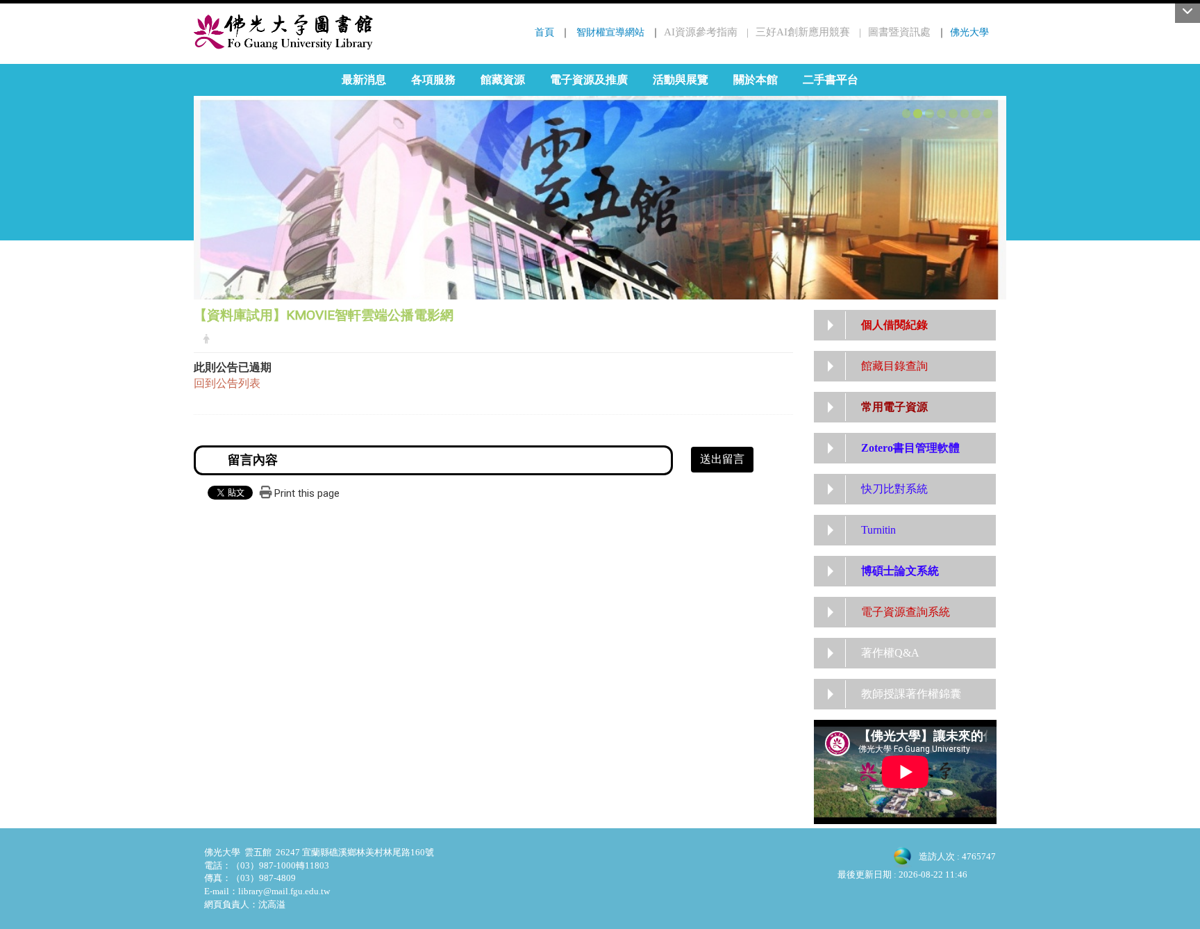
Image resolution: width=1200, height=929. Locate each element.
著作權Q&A (890, 653)
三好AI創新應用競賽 (803, 32)
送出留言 (722, 459)
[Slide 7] (976, 113)
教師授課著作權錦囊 (911, 694)
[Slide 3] (929, 113)
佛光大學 (969, 32)
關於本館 (755, 79)
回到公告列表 (227, 383)
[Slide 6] (964, 113)
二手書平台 (830, 79)
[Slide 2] (917, 113)
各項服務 (433, 79)
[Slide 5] (953, 113)
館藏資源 (503, 79)
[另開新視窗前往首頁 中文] (600, 184)
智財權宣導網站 (610, 32)
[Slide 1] (906, 113)
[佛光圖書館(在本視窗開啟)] (284, 32)
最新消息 (364, 79)
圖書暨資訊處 (899, 32)
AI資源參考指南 (701, 32)
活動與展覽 (680, 79)
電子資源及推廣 (589, 79)
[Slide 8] (987, 113)
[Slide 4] (941, 113)
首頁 (544, 32)
